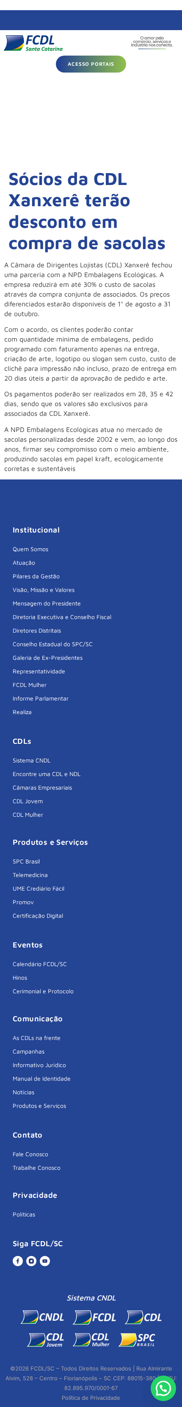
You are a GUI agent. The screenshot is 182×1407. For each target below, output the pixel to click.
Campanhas (28, 1051)
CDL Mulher (28, 814)
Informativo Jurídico (39, 1064)
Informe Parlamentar (41, 698)
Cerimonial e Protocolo (43, 991)
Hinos (20, 977)
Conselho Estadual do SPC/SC (53, 643)
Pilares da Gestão (36, 576)
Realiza (22, 711)
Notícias (23, 1092)
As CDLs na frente (37, 1037)
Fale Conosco (30, 1154)
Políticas (24, 1214)
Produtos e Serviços (39, 1105)
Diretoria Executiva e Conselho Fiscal (62, 616)
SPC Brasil (26, 861)
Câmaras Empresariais (42, 787)
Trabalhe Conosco (37, 1167)
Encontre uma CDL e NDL (46, 773)
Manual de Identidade (42, 1078)
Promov (23, 901)
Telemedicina (30, 874)
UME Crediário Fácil (38, 888)
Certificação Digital (38, 915)
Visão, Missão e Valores (43, 589)
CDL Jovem (28, 800)
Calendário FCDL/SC (40, 963)
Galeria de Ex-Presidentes (48, 657)
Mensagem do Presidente (47, 603)
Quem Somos (30, 548)
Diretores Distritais (37, 630)
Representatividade (39, 671)
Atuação (24, 562)
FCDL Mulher (30, 684)
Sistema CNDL (31, 760)
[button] (163, 1388)
